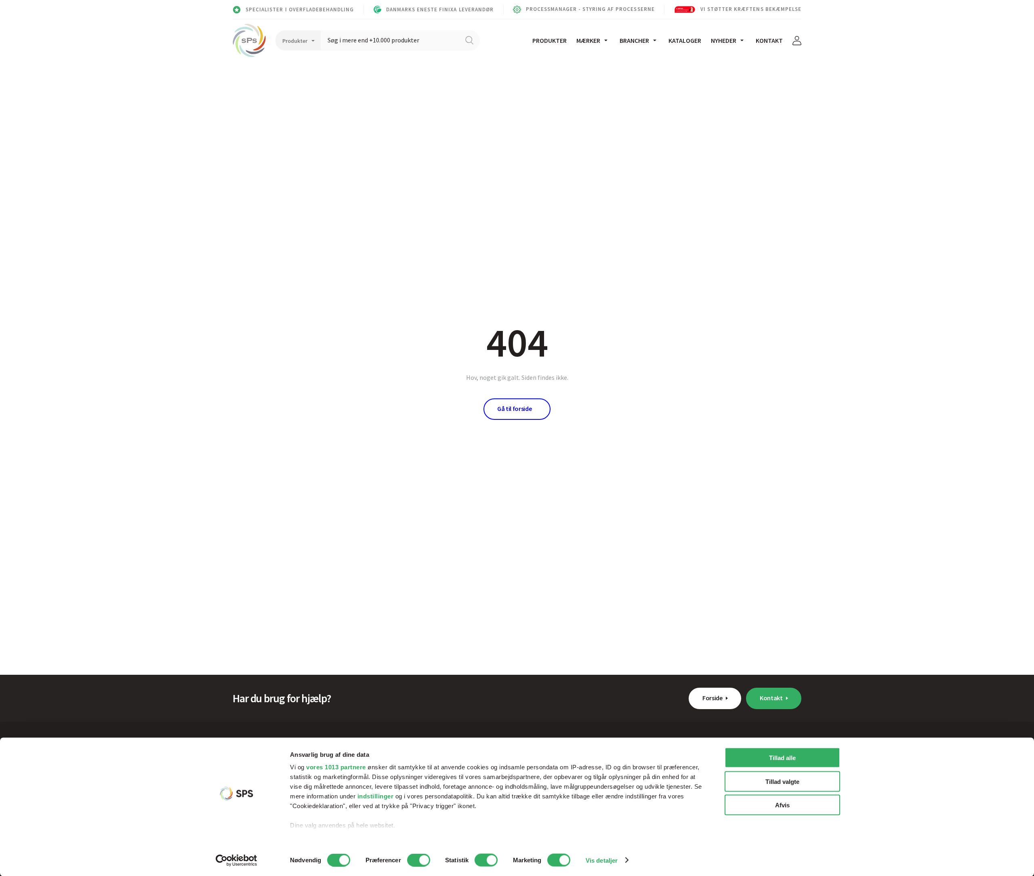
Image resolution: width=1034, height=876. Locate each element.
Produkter (549, 40)
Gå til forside (514, 408)
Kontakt (769, 40)
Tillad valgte (782, 781)
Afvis (782, 805)
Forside (712, 698)
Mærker (588, 40)
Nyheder (723, 40)
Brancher (634, 40)
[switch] (418, 859)
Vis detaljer (602, 860)
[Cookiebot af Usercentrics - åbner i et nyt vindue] (236, 860)
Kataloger (684, 40)
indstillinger (375, 796)
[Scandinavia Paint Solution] (249, 40)
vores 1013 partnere (336, 767)
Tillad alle (782, 757)
